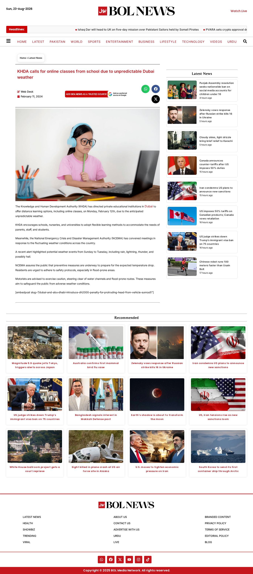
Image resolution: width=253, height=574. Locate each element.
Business (146, 42)
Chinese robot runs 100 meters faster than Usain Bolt (214, 265)
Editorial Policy (217, 535)
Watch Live (239, 11)
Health (28, 523)
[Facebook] (110, 559)
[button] (145, 89)
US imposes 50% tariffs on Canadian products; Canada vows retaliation (216, 215)
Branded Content (218, 516)
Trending (29, 535)
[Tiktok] (148, 559)
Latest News (35, 57)
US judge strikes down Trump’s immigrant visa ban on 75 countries (216, 240)
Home (22, 42)
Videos (216, 42)
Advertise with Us (126, 529)
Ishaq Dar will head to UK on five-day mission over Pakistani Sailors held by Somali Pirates (126, 29)
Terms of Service (217, 529)
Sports (94, 42)
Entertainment (119, 42)
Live (116, 542)
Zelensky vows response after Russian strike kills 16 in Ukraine (215, 114)
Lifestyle (168, 42)
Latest (38, 42)
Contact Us (122, 523)
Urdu (232, 42)
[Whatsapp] (101, 559)
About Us (120, 516)
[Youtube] (129, 559)
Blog (208, 542)
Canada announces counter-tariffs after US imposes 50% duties (214, 164)
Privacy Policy (215, 523)
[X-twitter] (120, 559)
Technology (193, 42)
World (77, 42)
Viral (26, 542)
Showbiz (29, 529)
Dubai (149, 206)
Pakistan (57, 42)
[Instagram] (138, 559)
